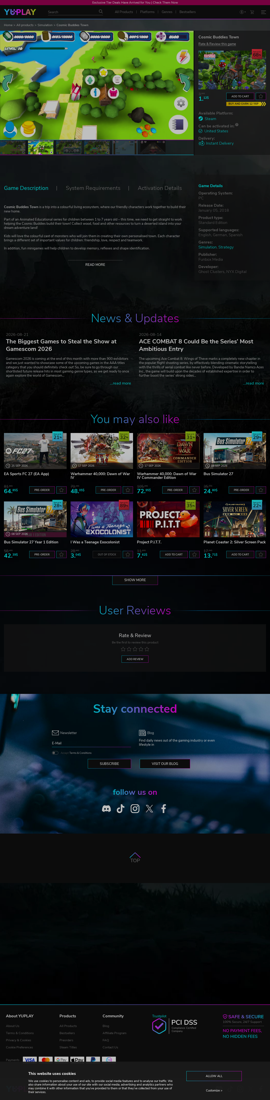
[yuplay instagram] (135, 808)
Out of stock (107, 554)
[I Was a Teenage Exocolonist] (102, 519)
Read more (95, 264)
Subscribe (109, 764)
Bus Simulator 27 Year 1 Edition (31, 542)
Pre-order (42, 490)
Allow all (214, 1076)
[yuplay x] (149, 808)
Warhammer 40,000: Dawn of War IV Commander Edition (166, 475)
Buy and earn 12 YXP (243, 104)
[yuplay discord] (106, 808)
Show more (135, 580)
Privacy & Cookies (18, 1040)
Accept (76, 753)
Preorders (66, 1040)
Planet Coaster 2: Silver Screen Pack (235, 542)
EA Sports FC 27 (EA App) (26, 474)
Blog (106, 1026)
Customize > (214, 1090)
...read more (120, 383)
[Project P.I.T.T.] (168, 519)
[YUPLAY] (20, 12)
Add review (135, 659)
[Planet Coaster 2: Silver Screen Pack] (235, 519)
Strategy (226, 247)
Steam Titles (68, 1047)
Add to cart (240, 96)
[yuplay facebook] (163, 808)
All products (25, 25)
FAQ (106, 1040)
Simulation (45, 25)
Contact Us (110, 1047)
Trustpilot (159, 1016)
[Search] (101, 11)
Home (8, 25)
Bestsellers (67, 1033)
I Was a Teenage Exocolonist (95, 542)
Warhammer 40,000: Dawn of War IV (100, 475)
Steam (210, 118)
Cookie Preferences (19, 1047)
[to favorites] (261, 96)
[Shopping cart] (252, 12)
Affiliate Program (115, 1033)
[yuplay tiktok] (120, 808)
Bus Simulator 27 (218, 474)
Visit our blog (165, 764)
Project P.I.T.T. (149, 542)
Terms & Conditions (80, 753)
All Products (68, 1026)
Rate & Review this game (217, 44)
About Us (12, 1026)
